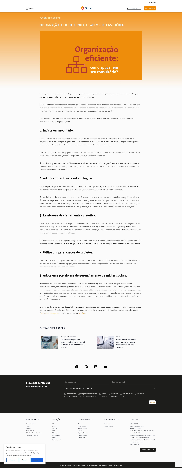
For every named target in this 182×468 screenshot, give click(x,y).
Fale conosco (107, 423)
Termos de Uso (117, 465)
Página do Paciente (83, 433)
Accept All (37, 460)
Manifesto (28, 428)
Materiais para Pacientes (32, 435)
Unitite (54, 426)
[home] (86, 8)
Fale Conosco (150, 8)
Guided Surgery (56, 435)
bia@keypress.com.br (135, 444)
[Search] (128, 8)
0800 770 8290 (134, 423)
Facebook (44, 313)
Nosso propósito (30, 430)
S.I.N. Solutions (55, 433)
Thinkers (80, 430)
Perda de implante (82, 435)
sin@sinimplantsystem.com (137, 426)
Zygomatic (54, 437)
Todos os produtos (56, 439)
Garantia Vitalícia (82, 437)
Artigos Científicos (82, 426)
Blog (79, 423)
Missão (28, 426)
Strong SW (54, 428)
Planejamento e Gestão (50, 18)
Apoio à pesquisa (82, 428)
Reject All (24, 460)
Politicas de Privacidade (105, 465)
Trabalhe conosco (30, 423)
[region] (25, 454)
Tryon (53, 430)
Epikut (53, 423)
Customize (12, 460)
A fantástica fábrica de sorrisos (33, 433)
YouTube (82, 313)
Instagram (54, 313)
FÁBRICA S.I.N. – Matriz (135, 428)
